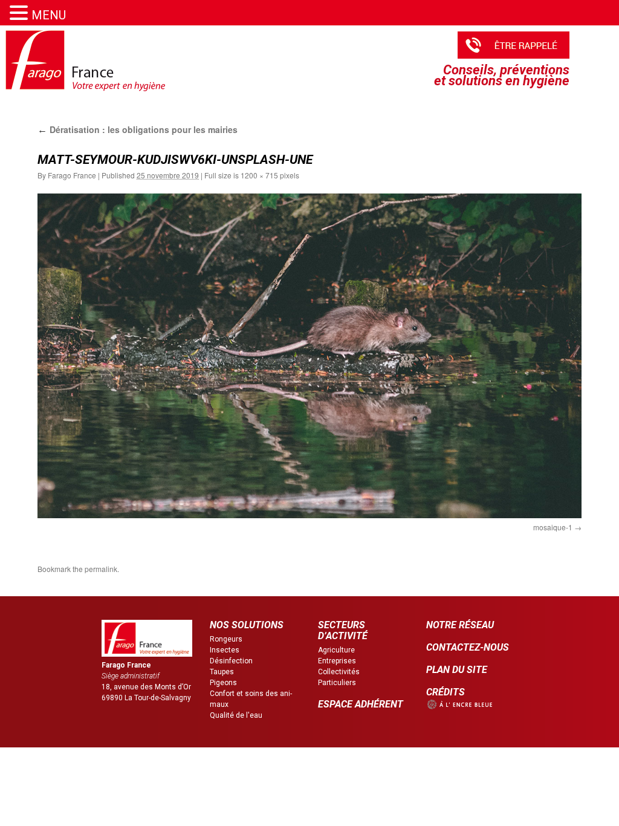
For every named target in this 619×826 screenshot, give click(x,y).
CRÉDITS (445, 692)
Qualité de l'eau (236, 715)
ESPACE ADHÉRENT (360, 704)
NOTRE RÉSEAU (460, 625)
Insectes (224, 650)
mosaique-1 (552, 527)
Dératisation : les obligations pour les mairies (137, 129)
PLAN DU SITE (456, 669)
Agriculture (336, 650)
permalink (101, 569)
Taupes (222, 672)
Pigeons (223, 682)
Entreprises (337, 661)
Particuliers (337, 682)
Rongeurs (226, 639)
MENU (48, 15)
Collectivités (339, 672)
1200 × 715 (259, 175)
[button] (20, 13)
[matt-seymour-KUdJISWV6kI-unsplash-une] (309, 355)
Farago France (72, 175)
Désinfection (231, 661)
